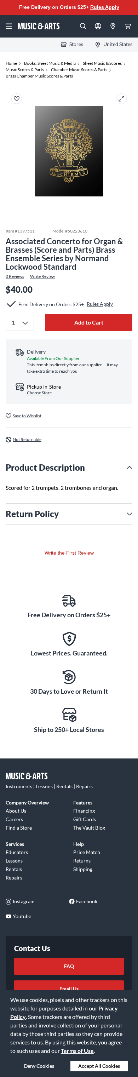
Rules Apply (104, 7)
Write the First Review (69, 553)
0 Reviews (15, 276)
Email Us (69, 989)
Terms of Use (77, 1050)
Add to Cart (88, 322)
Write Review (42, 276)
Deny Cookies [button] (39, 1066)
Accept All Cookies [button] (99, 1066)
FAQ (69, 966)
